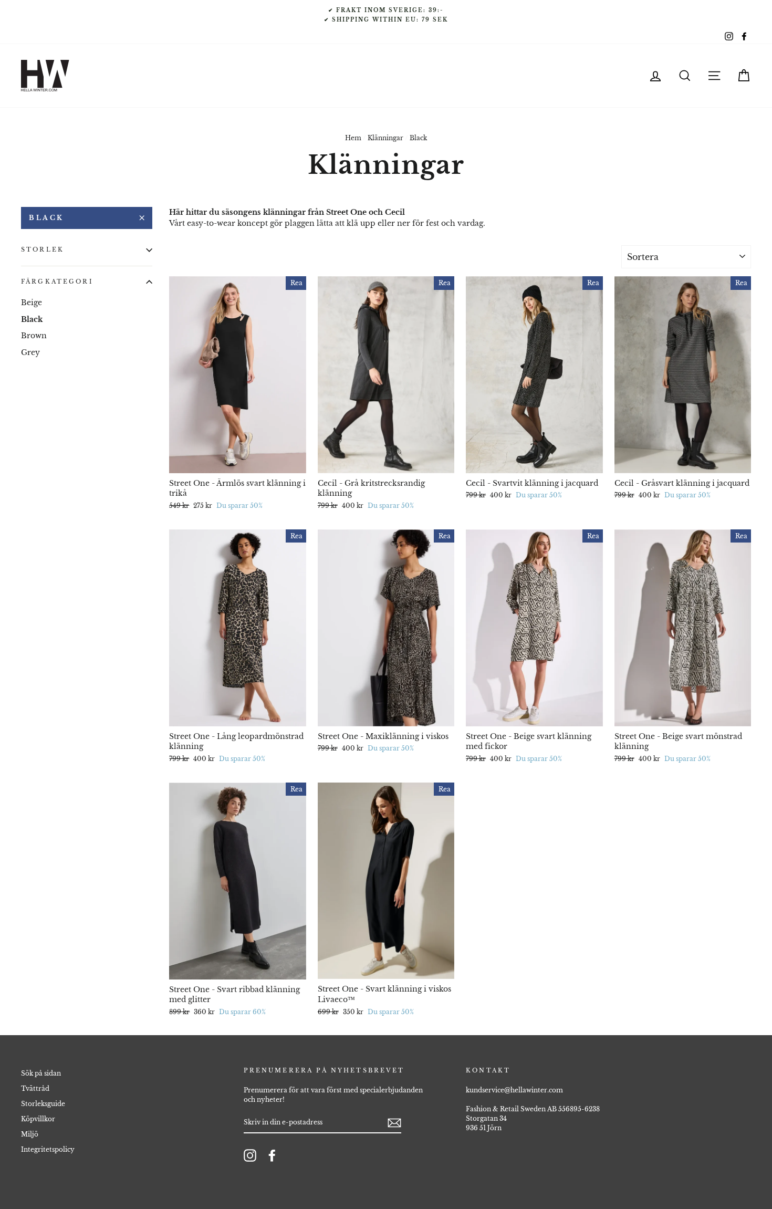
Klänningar (385, 138)
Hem (353, 138)
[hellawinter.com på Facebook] (272, 1155)
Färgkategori (57, 281)
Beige (31, 302)
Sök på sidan (41, 1073)
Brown (34, 335)
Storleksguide (43, 1104)
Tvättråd (35, 1088)
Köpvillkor (38, 1119)
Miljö (29, 1134)
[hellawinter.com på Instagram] (250, 1155)
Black (46, 218)
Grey (30, 352)
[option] (386, 14)
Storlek (42, 249)
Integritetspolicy (48, 1149)
